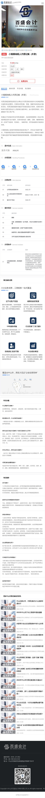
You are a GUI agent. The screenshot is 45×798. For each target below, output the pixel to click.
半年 (12, 69)
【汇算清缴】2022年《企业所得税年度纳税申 (30, 646)
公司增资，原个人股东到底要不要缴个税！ (30, 691)
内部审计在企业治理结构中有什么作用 (30, 623)
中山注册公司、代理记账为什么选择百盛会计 (30, 601)
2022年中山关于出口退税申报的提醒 (29, 612)
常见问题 (20, 88)
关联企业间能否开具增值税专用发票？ (30, 714)
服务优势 (12, 88)
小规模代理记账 (15, 72)
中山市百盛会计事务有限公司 (17, 788)
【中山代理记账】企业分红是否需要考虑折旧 (30, 635)
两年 (22, 69)
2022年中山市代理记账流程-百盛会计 (29, 680)
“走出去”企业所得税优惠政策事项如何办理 (30, 725)
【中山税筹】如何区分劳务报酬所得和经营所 (30, 669)
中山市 (12, 66)
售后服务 (28, 88)
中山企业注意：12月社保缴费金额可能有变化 (30, 702)
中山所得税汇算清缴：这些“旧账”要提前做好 (30, 657)
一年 (17, 69)
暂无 (12, 75)
